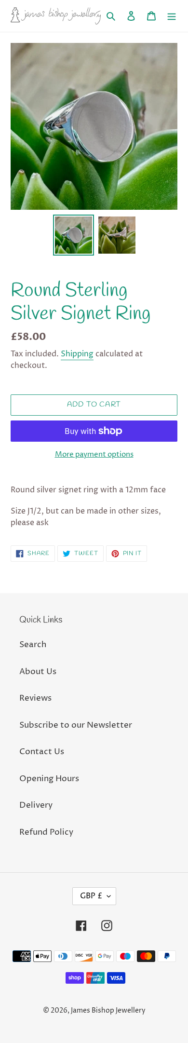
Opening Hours (49, 779)
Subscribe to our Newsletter (75, 725)
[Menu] (171, 16)
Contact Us (41, 752)
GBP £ (91, 896)
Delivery (36, 805)
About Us (37, 671)
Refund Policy (46, 832)
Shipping (77, 354)
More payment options (94, 454)
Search (32, 644)
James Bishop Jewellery (108, 1010)
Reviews (35, 698)
